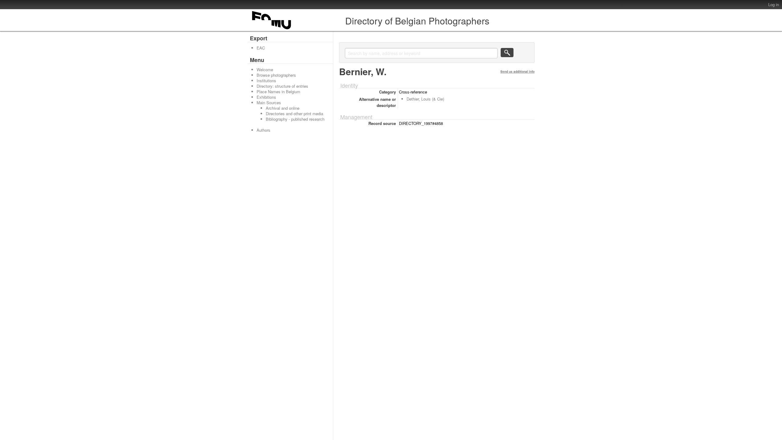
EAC (261, 48)
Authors (263, 130)
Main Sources (269, 102)
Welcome (265, 69)
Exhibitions (266, 97)
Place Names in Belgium (278, 91)
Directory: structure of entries (282, 86)
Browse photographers (276, 75)
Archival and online (282, 108)
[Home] (271, 29)
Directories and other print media (294, 113)
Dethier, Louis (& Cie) (425, 99)
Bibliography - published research (295, 119)
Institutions (266, 80)
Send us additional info (517, 71)
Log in (773, 4)
